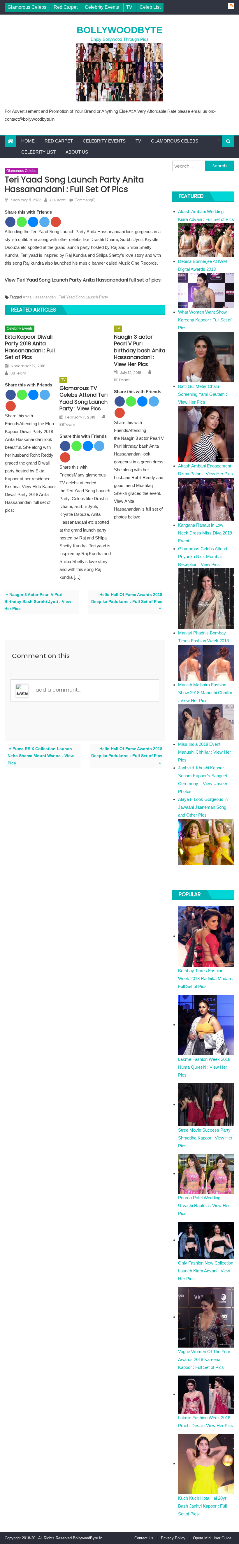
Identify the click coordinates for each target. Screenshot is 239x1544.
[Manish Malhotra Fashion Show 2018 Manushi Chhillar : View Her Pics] (206, 722)
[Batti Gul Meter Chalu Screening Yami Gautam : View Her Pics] (206, 433)
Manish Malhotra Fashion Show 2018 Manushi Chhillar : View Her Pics (205, 692)
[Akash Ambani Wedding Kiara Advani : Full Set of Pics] (206, 240)
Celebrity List (38, 152)
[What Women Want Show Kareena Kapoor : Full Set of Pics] (206, 356)
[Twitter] (44, 222)
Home (28, 140)
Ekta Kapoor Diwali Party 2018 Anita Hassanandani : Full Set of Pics (30, 347)
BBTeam (57, 200)
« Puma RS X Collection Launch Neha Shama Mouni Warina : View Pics (41, 756)
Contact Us (143, 1538)
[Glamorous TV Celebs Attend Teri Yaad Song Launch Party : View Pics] (85, 346)
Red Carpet (66, 7)
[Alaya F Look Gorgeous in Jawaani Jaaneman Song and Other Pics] (206, 841)
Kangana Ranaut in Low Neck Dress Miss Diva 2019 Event (205, 533)
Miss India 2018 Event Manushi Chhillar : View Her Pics (204, 752)
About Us (77, 152)
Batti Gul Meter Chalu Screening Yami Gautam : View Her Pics (202, 394)
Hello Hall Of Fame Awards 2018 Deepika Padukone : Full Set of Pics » (126, 601)
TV (129, 7)
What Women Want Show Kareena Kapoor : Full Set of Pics (204, 319)
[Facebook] (10, 222)
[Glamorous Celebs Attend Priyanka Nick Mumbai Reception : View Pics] (206, 598)
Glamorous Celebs (27, 7)
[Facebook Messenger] (33, 222)
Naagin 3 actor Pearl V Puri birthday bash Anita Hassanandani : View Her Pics (139, 350)
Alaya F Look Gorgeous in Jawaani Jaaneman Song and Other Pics (203, 807)
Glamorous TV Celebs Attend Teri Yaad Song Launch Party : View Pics (83, 398)
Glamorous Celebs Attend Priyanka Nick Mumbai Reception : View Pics (202, 556)
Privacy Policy (173, 1538)
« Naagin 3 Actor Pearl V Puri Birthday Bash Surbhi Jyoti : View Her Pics (37, 601)
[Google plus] (56, 222)
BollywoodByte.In (87, 1538)
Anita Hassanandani (40, 297)
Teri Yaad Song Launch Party (83, 297)
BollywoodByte (119, 30)
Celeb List (150, 7)
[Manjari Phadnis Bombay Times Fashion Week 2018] (206, 662)
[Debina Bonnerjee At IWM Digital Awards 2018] (206, 290)
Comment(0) (85, 200)
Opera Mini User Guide (212, 1538)
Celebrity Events (102, 7)
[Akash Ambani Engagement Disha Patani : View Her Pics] (206, 499)
